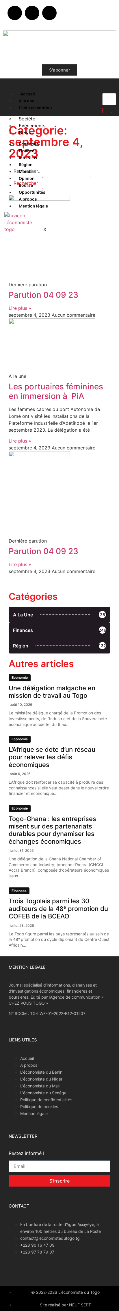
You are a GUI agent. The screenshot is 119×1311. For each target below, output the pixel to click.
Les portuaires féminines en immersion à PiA (56, 391)
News (25, 132)
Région (26, 164)
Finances (28, 150)
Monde (26, 171)
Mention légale (33, 205)
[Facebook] (15, 13)
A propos (28, 199)
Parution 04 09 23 (43, 295)
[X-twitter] (32, 13)
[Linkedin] (49, 13)
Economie (29, 143)
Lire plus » (20, 308)
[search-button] (107, 110)
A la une (26, 100)
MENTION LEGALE (27, 967)
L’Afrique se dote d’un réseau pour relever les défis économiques (52, 757)
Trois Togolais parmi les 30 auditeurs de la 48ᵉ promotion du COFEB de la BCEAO (58, 908)
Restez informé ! (26, 1153)
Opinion (27, 178)
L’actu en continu (35, 107)
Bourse (26, 185)
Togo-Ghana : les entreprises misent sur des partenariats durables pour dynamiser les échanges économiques (52, 830)
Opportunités (32, 192)
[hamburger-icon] (9, 92)
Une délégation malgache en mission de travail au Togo (52, 691)
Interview (28, 157)
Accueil (27, 93)
